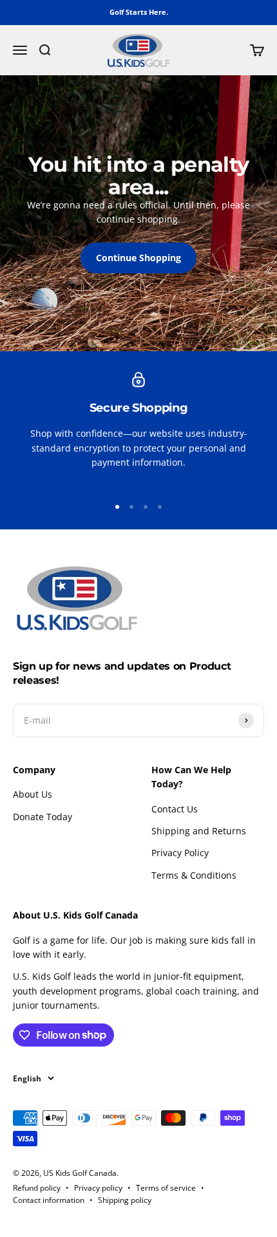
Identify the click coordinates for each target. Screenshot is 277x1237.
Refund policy (37, 1187)
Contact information (48, 1200)
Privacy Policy (180, 853)
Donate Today (42, 817)
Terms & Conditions (193, 875)
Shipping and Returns (198, 831)
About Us (32, 794)
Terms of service (166, 1187)
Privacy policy (98, 1187)
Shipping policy (124, 1200)
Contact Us (174, 809)
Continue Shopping (138, 258)
